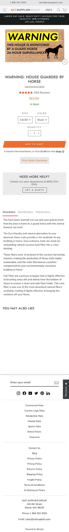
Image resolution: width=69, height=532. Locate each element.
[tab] (10, 212)
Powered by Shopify (34, 529)
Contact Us (34, 448)
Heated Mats (34, 421)
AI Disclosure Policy (34, 490)
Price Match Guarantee (34, 160)
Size (25, 113)
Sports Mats (34, 426)
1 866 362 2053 (18, 2)
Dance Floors (34, 431)
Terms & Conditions (34, 484)
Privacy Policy (34, 458)
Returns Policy (34, 469)
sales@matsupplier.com (51, 2)
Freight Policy (34, 479)
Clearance (34, 437)
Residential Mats (34, 415)
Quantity (34, 127)
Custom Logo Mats (35, 410)
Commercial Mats (34, 405)
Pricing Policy (34, 463)
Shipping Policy (34, 474)
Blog (34, 453)
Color (42, 113)
